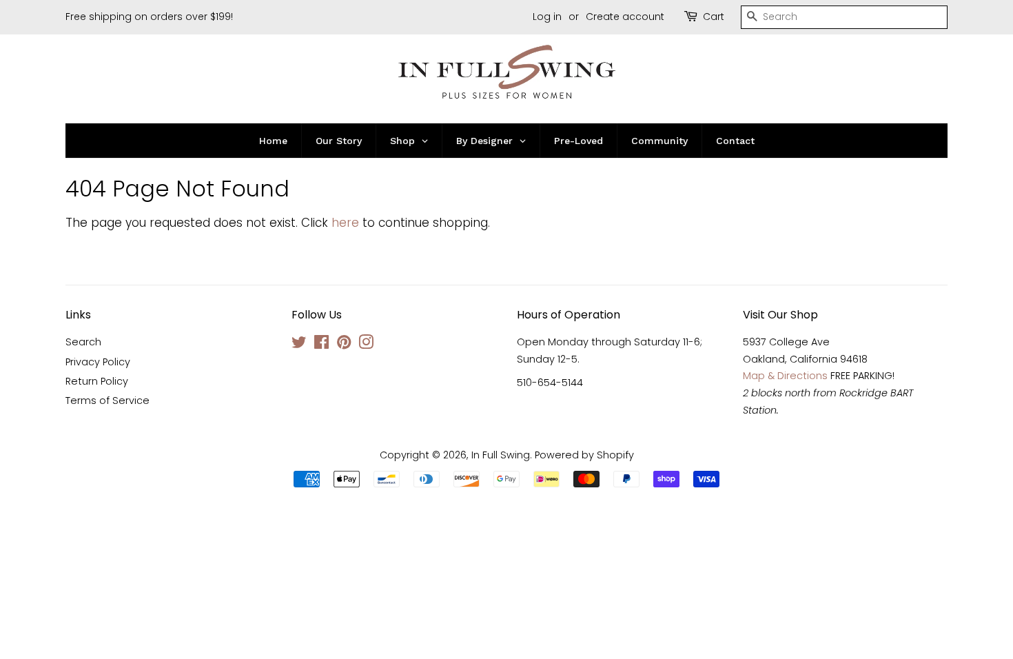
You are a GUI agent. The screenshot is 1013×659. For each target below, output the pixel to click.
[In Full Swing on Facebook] (321, 345)
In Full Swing (500, 455)
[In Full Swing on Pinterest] (343, 345)
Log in (547, 16)
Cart (713, 16)
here (345, 222)
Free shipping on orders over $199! (149, 16)
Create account (625, 16)
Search (83, 342)
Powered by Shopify (584, 455)
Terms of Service (107, 400)
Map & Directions (785, 376)
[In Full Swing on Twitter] (299, 345)
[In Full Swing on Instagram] (366, 345)
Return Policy (96, 381)
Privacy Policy (97, 362)
